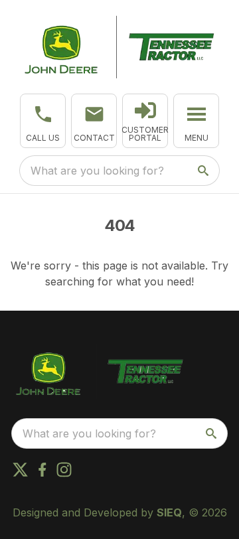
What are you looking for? (97, 170)
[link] (145, 121)
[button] (43, 121)
